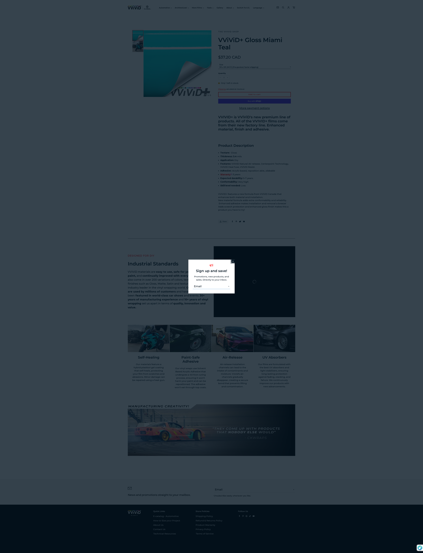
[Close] (233, 261)
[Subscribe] (228, 286)
